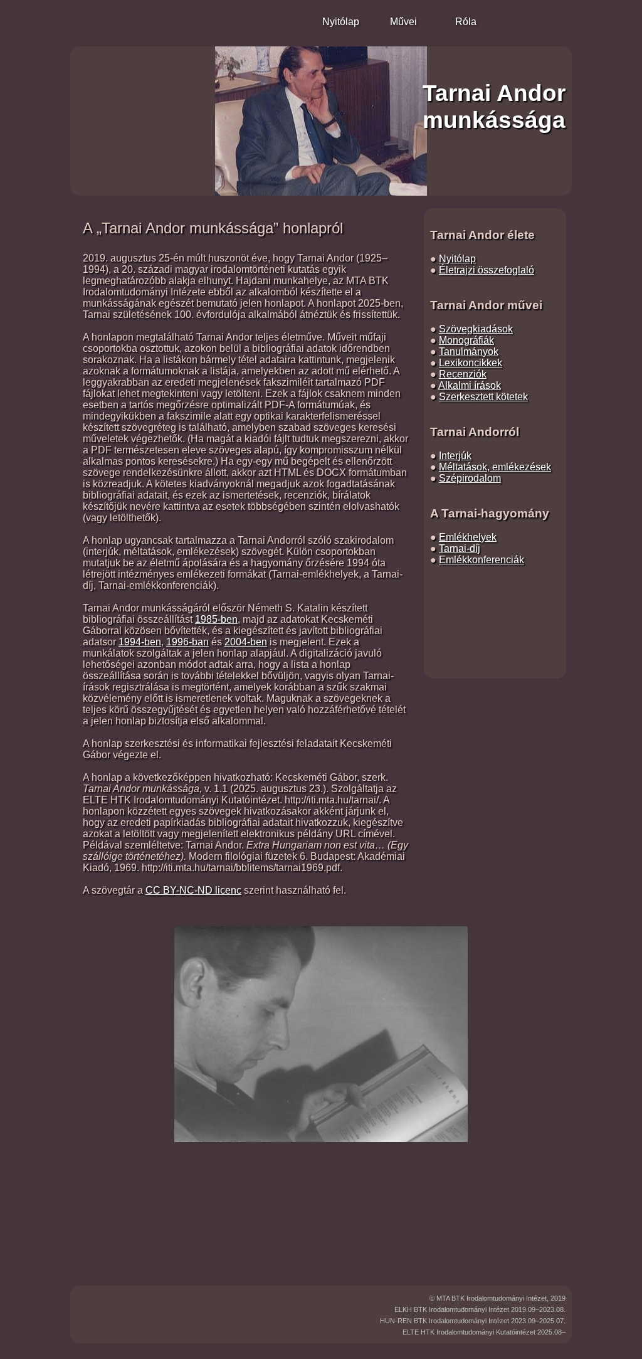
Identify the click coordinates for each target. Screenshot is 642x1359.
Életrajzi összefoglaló (486, 270)
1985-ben (216, 619)
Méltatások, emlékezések (495, 467)
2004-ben (245, 642)
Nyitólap (457, 258)
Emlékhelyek (468, 537)
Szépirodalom (470, 478)
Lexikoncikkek (470, 362)
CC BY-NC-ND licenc (193, 890)
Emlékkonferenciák (481, 559)
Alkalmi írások (469, 385)
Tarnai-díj (459, 548)
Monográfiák (466, 340)
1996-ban (187, 642)
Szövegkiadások (476, 329)
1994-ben (139, 642)
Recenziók (463, 374)
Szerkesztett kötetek (483, 396)
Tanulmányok (468, 351)
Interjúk (455, 455)
